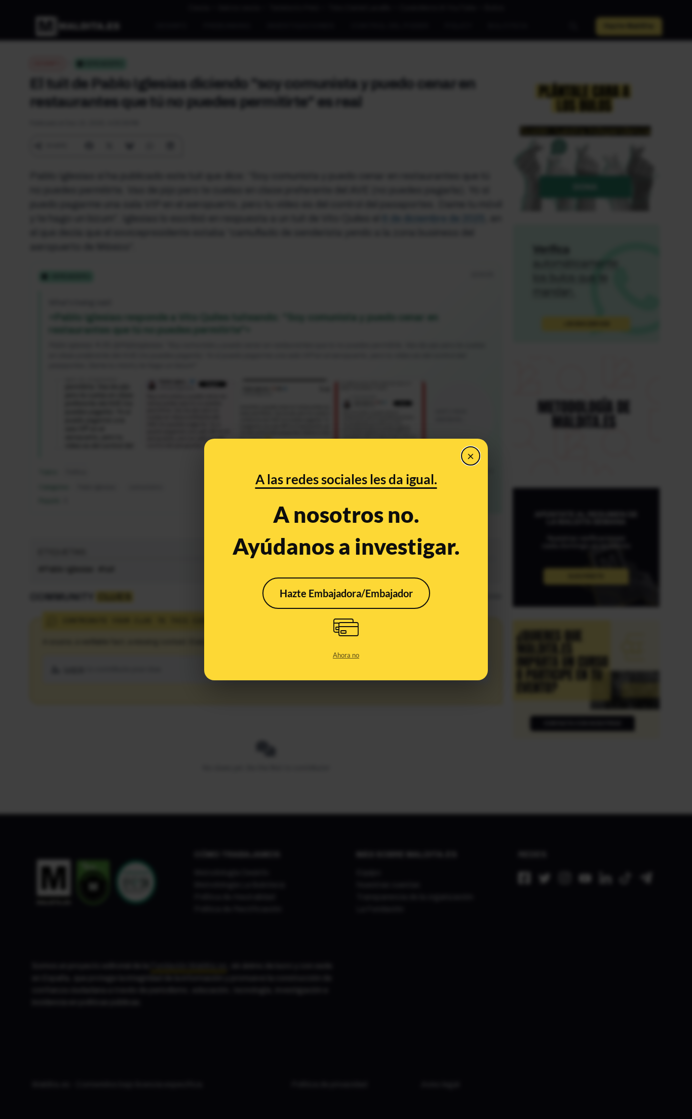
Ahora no (346, 655)
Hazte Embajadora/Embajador (346, 593)
